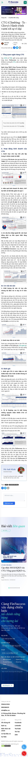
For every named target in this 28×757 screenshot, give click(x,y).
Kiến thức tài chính (5, 730)
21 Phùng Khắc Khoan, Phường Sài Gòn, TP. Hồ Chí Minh (13, 714)
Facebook (18, 722)
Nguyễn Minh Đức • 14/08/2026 (8, 579)
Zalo (16, 735)
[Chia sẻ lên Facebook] (14, 48)
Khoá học (18, 662)
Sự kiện (4, 737)
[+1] (20, 48)
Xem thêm (5, 530)
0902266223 (5, 707)
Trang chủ (3, 17)
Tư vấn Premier (7, 662)
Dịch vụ (3, 725)
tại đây (22, 123)
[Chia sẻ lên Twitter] (17, 48)
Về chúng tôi (5, 722)
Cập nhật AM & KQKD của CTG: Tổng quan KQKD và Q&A (13, 571)
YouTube (18, 728)
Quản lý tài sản (20, 659)
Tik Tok (17, 732)
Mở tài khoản (7, 659)
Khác (4, 664)
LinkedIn (18, 725)
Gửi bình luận (9, 503)
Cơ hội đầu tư (6, 734)
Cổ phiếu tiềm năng (13, 17)
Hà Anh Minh (10, 470)
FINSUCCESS (5, 704)
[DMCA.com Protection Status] (14, 746)
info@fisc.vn (5, 710)
